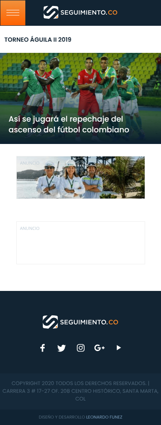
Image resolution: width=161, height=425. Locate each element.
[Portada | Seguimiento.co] (80, 321)
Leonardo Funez (104, 417)
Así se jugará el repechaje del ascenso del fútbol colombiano (69, 124)
